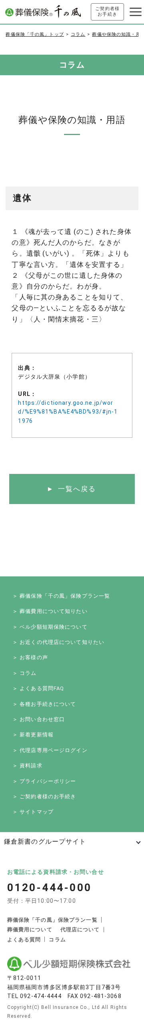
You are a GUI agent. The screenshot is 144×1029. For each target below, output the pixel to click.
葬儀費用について (29, 930)
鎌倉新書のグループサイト (45, 841)
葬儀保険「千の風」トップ (35, 34)
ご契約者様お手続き (107, 11)
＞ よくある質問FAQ (38, 688)
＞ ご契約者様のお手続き (44, 796)
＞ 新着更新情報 (33, 735)
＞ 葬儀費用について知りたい (50, 611)
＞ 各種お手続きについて (44, 704)
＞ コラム (24, 673)
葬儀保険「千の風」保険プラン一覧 (52, 920)
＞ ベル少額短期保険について (50, 627)
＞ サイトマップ (33, 812)
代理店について (80, 930)
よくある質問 (24, 940)
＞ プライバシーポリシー (44, 781)
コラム (78, 34)
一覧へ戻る (77, 489)
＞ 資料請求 (27, 766)
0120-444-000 (49, 887)
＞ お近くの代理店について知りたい (58, 642)
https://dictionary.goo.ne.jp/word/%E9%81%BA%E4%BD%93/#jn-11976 (68, 412)
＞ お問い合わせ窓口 (38, 719)
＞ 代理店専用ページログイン (50, 750)
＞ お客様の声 (30, 657)
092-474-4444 (40, 996)
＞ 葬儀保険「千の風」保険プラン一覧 (61, 596)
